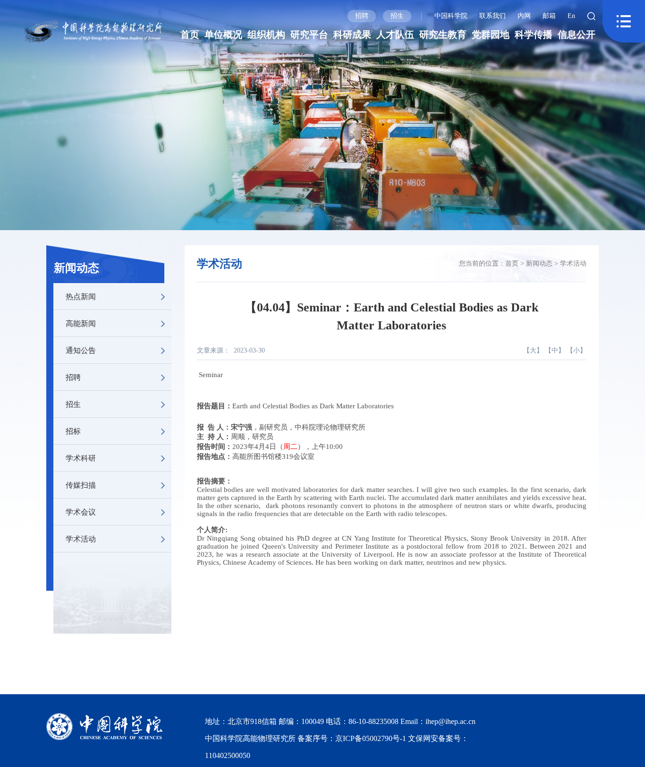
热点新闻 (81, 296)
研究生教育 (443, 34)
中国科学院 (450, 15)
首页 (189, 34)
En (571, 15)
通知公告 (81, 350)
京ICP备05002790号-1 (371, 738)
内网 (524, 15)
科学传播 (533, 34)
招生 (397, 15)
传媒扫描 (81, 484)
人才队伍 (395, 34)
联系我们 (492, 15)
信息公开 (576, 34)
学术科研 (81, 457)
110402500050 (227, 755)
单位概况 (223, 34)
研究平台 (309, 34)
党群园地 (490, 34)
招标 (73, 430)
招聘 (361, 15)
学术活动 (81, 538)
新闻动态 (76, 268)
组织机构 (266, 34)
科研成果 (352, 34)
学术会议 (81, 511)
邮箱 (549, 15)
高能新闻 (81, 323)
